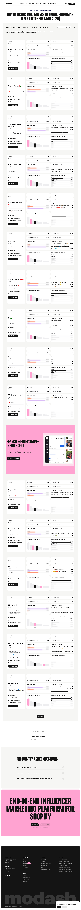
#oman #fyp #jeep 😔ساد (56, 284)
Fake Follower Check (64, 859)
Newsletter (25, 867)
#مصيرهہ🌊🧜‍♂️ (54, 248)
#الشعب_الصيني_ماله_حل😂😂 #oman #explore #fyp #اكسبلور (64, 205)
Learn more (70, 906)
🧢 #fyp (53, 93)
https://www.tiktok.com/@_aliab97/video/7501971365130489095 (65, 494)
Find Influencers (34, 10)
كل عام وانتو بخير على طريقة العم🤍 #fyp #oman (61, 533)
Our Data (25, 865)
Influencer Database (64, 861)
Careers (25, 863)
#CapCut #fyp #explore (56, 90)
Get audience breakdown (16, 65)
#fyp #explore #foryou (56, 320)
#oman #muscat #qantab (57, 171)
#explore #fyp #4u (55, 402)
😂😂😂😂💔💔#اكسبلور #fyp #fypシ (59, 571)
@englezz (12, 537)
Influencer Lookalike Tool (65, 869)
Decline (64, 906)
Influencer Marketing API (65, 867)
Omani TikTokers (35, 740)
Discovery (43, 859)
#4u (52, 359)
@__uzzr (12, 575)
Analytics (43, 861)
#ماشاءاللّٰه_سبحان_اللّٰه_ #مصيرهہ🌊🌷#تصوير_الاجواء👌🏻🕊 (62, 246)
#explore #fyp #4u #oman (57, 399)
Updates (25, 861)
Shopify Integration (45, 869)
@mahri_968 (13, 367)
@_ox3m (12, 96)
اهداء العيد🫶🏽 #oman (55, 286)
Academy (25, 881)
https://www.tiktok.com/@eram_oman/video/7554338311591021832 (66, 127)
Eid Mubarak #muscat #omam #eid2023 (60, 607)
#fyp (52, 361)
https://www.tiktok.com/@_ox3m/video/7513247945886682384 (65, 88)
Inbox (42, 867)
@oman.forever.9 (14, 60)
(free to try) (33, 32)
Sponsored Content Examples (66, 871)
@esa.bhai (12, 617)
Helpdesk (25, 875)
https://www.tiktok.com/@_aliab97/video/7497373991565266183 (65, 492)
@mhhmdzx (13, 288)
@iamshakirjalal (14, 657)
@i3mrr (12, 327)
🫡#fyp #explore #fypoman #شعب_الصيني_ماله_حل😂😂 (63, 397)
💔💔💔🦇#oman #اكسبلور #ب (57, 569)
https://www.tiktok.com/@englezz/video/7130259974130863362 (65, 530)
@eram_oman (13, 138)
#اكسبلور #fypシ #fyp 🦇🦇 (57, 573)
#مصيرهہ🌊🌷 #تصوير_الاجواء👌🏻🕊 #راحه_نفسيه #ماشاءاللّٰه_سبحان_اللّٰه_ (65, 243)
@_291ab (12, 215)
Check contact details (15, 62)
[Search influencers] (74, 27)
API (24, 869)
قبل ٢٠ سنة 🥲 (54, 535)
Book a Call (26, 879)
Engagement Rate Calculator (66, 863)
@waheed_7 (13, 695)
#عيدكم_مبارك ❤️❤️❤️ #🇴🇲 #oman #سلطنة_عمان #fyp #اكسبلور (64, 207)
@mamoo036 (13, 174)
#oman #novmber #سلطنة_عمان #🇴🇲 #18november (62, 209)
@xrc (11, 406)
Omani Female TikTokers (38, 736)
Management (44, 865)
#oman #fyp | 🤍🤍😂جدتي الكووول (58, 282)
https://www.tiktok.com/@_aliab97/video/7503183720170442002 (65, 497)
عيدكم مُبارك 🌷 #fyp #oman (57, 322)
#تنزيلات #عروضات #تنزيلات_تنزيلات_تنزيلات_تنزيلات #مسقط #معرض (64, 129)
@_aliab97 (12, 499)
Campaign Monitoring (46, 863)
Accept (59, 906)
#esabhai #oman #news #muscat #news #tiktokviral (63, 610)
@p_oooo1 (12, 250)
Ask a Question (26, 877)
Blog (24, 859)
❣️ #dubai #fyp (54, 325)
